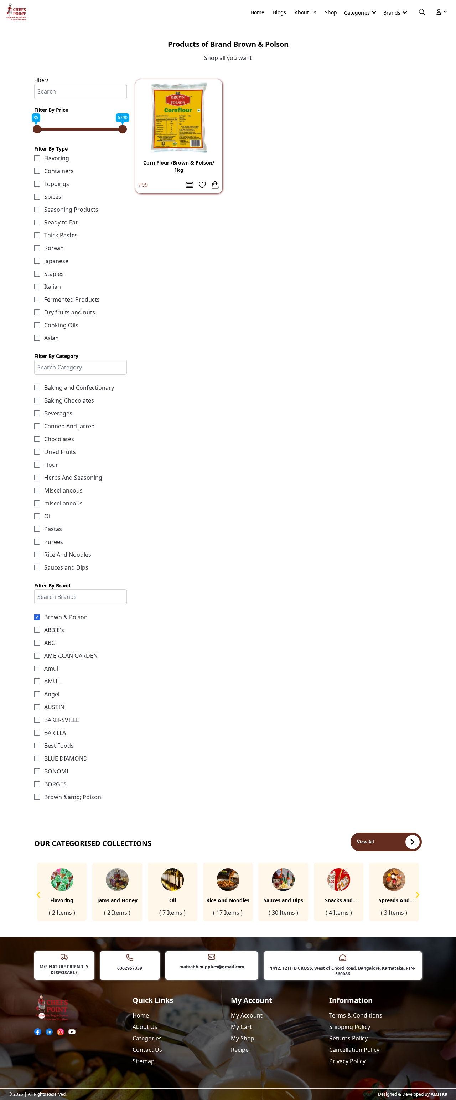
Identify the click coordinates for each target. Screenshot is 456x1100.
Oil (48, 516)
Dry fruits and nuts (69, 312)
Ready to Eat (61, 222)
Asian (51, 338)
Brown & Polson (66, 617)
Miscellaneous (63, 490)
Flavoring (56, 158)
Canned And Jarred (69, 426)
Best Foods (59, 746)
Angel (51, 694)
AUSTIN (54, 707)
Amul (51, 668)
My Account (247, 1015)
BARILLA (55, 733)
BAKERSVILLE (61, 720)
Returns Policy (348, 1038)
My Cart (241, 1027)
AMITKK (439, 1094)
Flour (51, 465)
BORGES (55, 784)
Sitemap (144, 1061)
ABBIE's (54, 630)
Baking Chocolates (69, 400)
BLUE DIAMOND (66, 758)
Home (257, 12)
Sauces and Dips (66, 567)
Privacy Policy (347, 1061)
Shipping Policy (349, 1027)
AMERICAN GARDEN (71, 656)
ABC (49, 643)
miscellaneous (63, 503)
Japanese (56, 261)
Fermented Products (72, 299)
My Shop (242, 1038)
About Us (305, 12)
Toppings (56, 184)
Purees (53, 542)
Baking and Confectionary (79, 388)
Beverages (58, 413)
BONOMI (56, 771)
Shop (331, 12)
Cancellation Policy (354, 1050)
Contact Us (147, 1050)
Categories (147, 1038)
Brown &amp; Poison (72, 797)
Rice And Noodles (67, 555)
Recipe (240, 1050)
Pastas (53, 529)
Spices (52, 197)
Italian (52, 287)
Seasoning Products (71, 209)
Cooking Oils (61, 325)
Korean (54, 248)
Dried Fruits (60, 452)
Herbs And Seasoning (73, 477)
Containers (59, 171)
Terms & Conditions (355, 1015)
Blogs (279, 12)
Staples (54, 274)
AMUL (52, 681)
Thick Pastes (61, 235)
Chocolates (59, 439)
